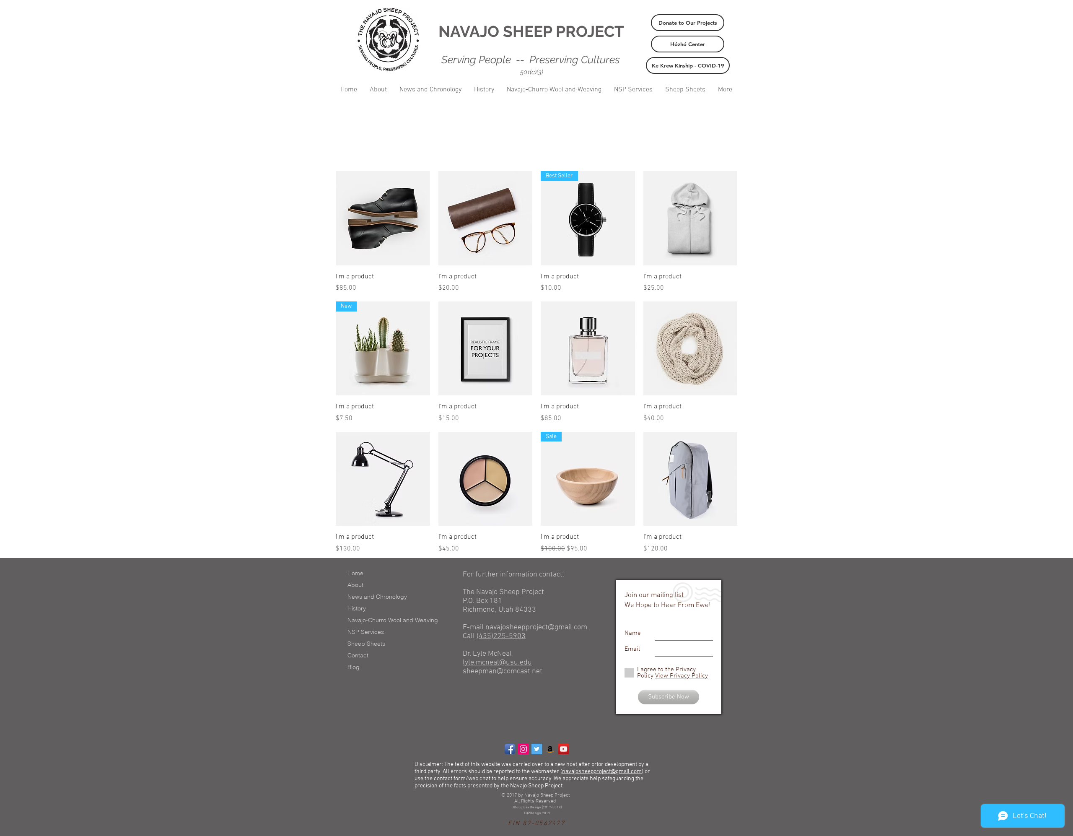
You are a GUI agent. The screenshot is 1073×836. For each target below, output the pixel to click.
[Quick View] (383, 218)
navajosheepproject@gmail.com (536, 627)
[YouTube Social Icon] (563, 749)
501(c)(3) (531, 72)
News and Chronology (377, 596)
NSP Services (365, 632)
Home (355, 573)
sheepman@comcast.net (502, 671)
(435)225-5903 (501, 636)
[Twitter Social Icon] (536, 749)
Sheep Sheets (366, 643)
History (356, 608)
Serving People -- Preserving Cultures (530, 59)
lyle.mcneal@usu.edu (497, 662)
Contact (357, 655)
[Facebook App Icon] (510, 749)
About (355, 585)
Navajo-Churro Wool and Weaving (392, 620)
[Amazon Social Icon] (550, 749)
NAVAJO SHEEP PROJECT (531, 31)
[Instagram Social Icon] (523, 749)
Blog (353, 667)
